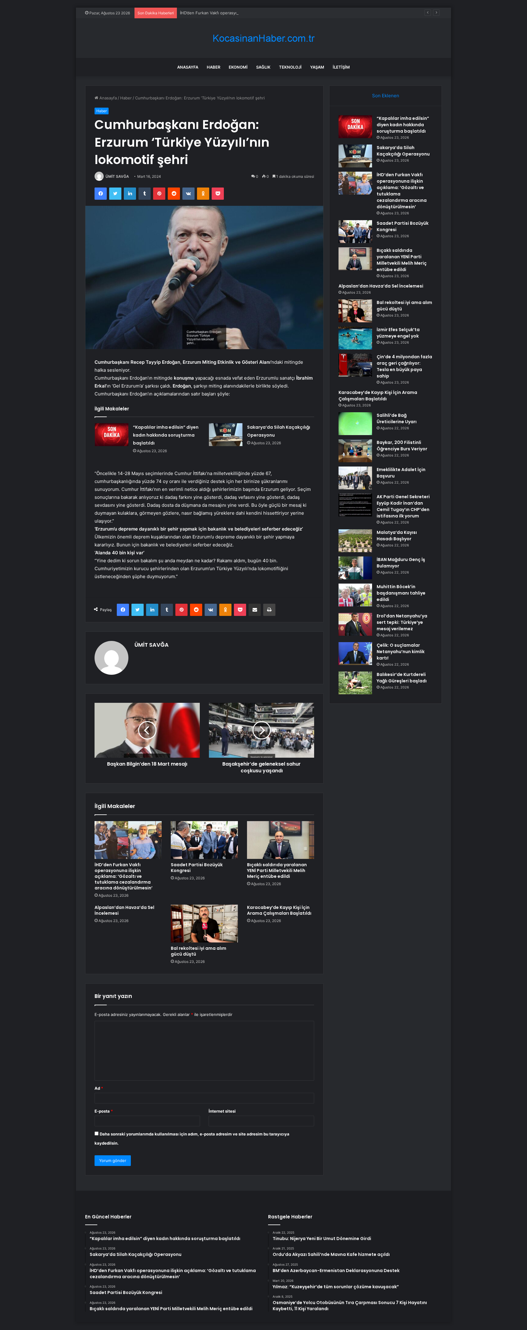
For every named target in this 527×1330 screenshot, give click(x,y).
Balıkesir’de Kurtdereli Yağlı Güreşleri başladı (402, 677)
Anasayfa (187, 67)
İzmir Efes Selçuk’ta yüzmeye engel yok (398, 333)
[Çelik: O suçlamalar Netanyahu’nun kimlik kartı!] (355, 653)
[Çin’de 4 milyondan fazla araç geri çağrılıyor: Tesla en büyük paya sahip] (355, 365)
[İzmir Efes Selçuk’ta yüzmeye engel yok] (355, 338)
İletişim (341, 67)
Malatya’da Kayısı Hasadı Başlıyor (397, 535)
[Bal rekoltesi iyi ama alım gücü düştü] (204, 923)
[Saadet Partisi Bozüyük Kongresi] (204, 840)
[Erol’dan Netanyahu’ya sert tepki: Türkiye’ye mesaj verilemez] (355, 624)
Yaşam (317, 67)
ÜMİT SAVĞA (117, 176)
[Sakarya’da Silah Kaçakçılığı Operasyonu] (225, 434)
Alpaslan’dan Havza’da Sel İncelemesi (124, 910)
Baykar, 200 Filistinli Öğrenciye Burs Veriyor (402, 445)
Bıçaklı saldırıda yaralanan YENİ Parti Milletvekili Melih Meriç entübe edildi (277, 870)
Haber (213, 67)
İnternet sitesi (222, 1111)
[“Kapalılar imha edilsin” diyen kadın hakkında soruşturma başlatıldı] (111, 434)
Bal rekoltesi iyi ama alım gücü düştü (198, 951)
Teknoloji (290, 67)
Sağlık (263, 67)
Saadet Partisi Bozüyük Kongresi (197, 868)
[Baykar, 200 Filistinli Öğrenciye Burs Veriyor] (355, 450)
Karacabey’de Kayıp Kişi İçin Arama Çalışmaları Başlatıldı (279, 910)
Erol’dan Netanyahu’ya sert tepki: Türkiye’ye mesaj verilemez (402, 622)
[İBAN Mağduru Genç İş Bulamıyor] (355, 567)
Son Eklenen (385, 95)
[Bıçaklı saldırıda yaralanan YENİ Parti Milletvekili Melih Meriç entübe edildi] (280, 840)
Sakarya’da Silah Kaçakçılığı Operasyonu (403, 151)
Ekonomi (238, 67)
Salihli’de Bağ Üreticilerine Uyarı (397, 418)
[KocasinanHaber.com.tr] (263, 38)
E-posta (104, 1111)
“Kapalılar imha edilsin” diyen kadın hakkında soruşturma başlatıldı (166, 435)
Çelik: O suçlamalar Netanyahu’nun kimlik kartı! (401, 651)
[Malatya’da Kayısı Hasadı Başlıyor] (355, 540)
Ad (99, 1088)
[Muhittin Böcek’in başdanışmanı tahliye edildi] (355, 595)
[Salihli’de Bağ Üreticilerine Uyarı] (355, 423)
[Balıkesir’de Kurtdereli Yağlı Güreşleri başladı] (355, 682)
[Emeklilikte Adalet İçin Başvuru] (355, 478)
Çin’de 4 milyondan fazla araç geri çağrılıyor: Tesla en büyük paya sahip (404, 366)
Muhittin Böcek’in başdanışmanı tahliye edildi (401, 593)
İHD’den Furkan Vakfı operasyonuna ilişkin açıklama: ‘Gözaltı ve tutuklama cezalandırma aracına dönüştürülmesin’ (286, 12)
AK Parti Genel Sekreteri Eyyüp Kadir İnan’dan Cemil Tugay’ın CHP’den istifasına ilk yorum (403, 506)
